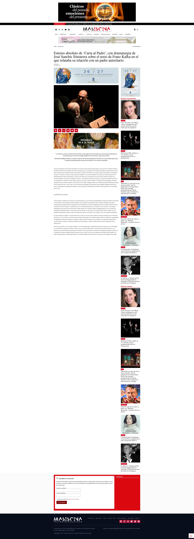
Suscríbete (127, 34)
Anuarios (96, 34)
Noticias (81, 34)
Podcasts (89, 34)
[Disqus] (86, 260)
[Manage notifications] (191, 536)
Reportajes (72, 34)
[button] (137, 30)
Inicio (56, 34)
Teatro (122, 181)
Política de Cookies (135, 528)
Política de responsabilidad (110, 528)
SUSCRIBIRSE (62, 502)
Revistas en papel (105, 34)
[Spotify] (68, 29)
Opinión (137, 518)
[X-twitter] (59, 29)
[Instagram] (62, 29)
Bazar (121, 34)
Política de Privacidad (124, 528)
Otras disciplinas (124, 216)
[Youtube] (65, 29)
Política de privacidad (74, 499)
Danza (109, 518)
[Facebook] (56, 29)
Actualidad (123, 247)
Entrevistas (63, 34)
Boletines (114, 34)
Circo (114, 518)
